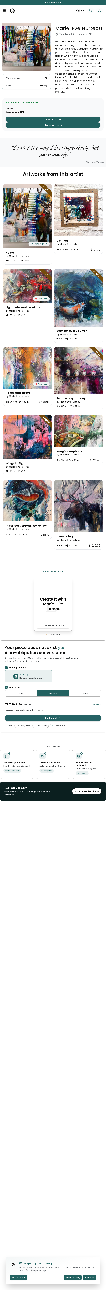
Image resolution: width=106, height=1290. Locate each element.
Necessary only (73, 1277)
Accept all (89, 1277)
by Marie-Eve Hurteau (17, 256)
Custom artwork (53, 125)
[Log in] (99, 10)
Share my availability (85, 791)
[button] (4, 10)
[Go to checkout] (90, 10)
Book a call (51, 718)
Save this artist (53, 119)
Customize (20, 1277)
